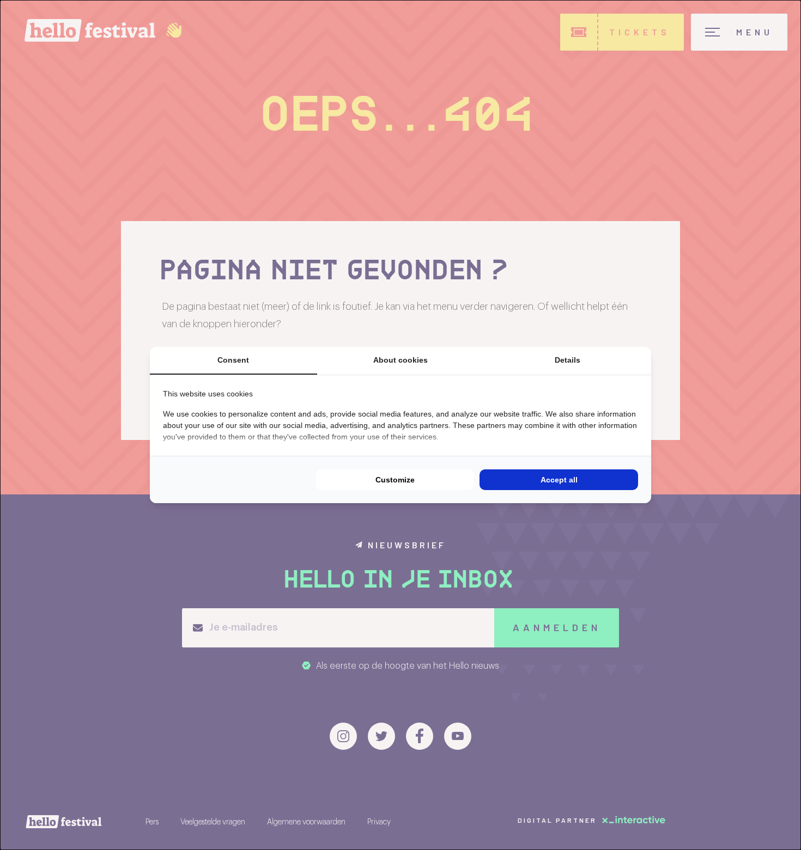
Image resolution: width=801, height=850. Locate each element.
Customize (395, 479)
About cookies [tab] (400, 360)
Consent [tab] (233, 360)
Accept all (559, 479)
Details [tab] (567, 360)
